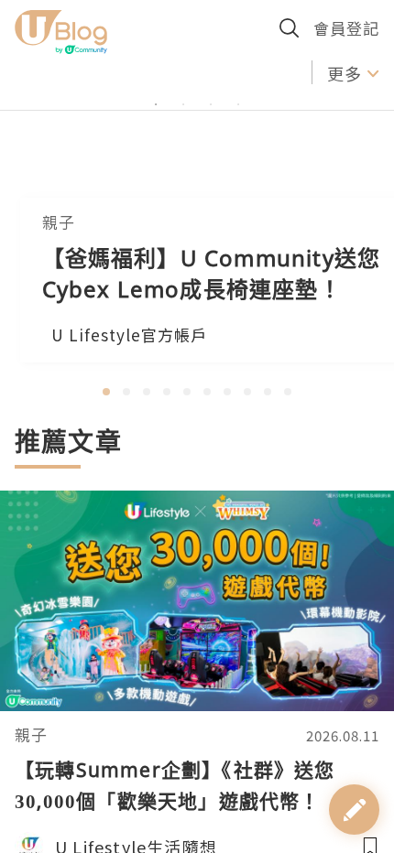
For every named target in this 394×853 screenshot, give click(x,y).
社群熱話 (232, 72)
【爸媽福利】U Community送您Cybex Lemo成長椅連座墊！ (211, 273)
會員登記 (346, 27)
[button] (106, 391)
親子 (31, 735)
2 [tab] (183, 144)
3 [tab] (211, 144)
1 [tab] (156, 144)
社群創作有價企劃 (91, 72)
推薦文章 (68, 441)
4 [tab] (238, 144)
